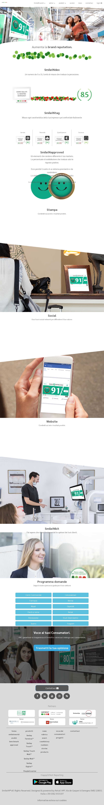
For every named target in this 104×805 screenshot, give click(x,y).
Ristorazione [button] (33, 618)
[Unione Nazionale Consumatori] (82, 721)
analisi (72, 3)
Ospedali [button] (70, 606)
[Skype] (67, 696)
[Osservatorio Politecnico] (21, 721)
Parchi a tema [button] (33, 612)
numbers (44, 745)
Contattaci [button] (51, 688)
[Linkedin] (44, 696)
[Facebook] (37, 696)
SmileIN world (39, 3)
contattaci (89, 3)
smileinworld (14, 734)
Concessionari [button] (70, 595)
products (44, 752)
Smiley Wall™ (29, 758)
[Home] (7, 2)
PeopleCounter (29, 771)
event (44, 738)
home (14, 731)
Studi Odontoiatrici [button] (70, 618)
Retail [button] (70, 612)
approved (14, 745)
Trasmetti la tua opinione (52, 648)
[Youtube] (52, 696)
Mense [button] (70, 600)
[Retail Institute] (52, 721)
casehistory (44, 741)
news (80, 3)
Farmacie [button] (33, 600)
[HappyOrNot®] (52, 713)
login (99, 3)
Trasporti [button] (70, 623)
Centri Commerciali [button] (33, 595)
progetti (59, 737)
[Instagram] (59, 696)
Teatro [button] (33, 623)
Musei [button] (33, 606)
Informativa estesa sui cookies (52, 800)
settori (51, 3)
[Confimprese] (82, 713)
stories (44, 748)
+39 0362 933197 (55, 793)
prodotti (62, 3)
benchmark (14, 741)
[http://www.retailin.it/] (21, 713)
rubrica (44, 734)
